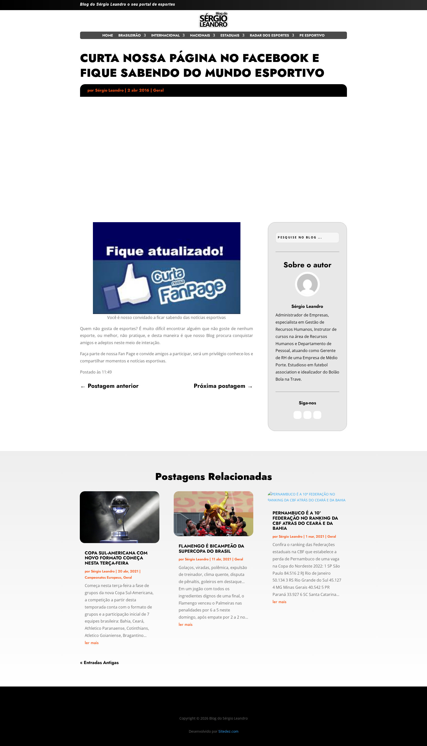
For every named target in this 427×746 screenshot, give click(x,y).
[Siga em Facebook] (333, 6)
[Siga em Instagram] (323, 6)
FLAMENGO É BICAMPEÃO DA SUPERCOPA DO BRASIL (211, 548)
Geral (158, 90)
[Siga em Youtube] (343, 6)
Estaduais (229, 36)
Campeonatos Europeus (103, 577)
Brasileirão (129, 36)
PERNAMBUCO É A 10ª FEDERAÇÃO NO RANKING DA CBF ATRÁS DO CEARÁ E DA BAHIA (305, 520)
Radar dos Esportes (269, 36)
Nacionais (200, 36)
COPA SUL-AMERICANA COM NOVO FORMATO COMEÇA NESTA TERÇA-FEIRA (116, 558)
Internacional (165, 36)
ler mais (92, 643)
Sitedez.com (228, 731)
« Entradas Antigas (99, 662)
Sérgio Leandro (109, 90)
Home (107, 36)
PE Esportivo (312, 36)
